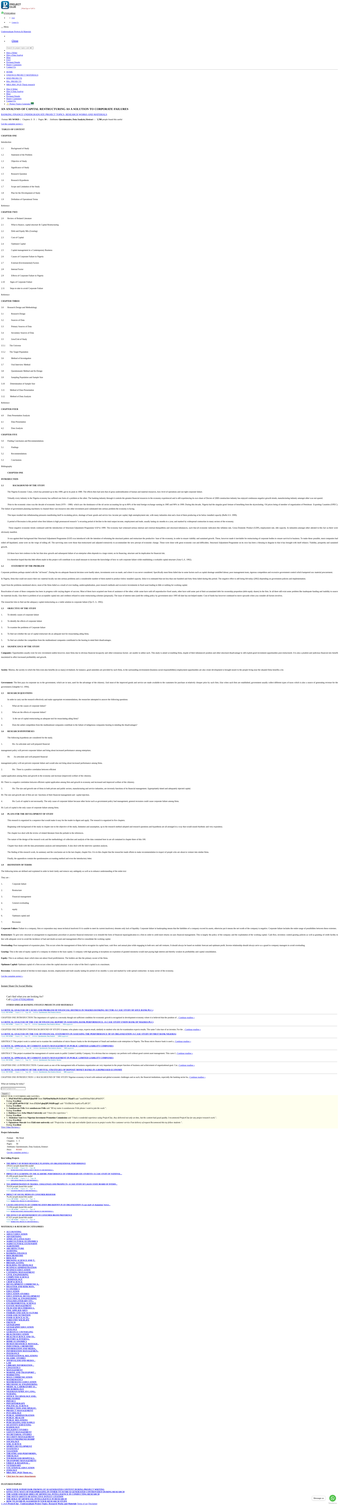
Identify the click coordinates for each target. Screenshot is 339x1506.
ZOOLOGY (11, 1470)
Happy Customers (13, 65)
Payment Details (13, 62)
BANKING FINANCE (16, 1253)
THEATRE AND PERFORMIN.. (21, 1453)
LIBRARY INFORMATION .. (20, 1365)
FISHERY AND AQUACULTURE (22, 1313)
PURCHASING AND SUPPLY (20, 1422)
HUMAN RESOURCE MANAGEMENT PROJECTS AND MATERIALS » (32, 1170)
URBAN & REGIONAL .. (18, 1463)
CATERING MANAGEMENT (20, 1272)
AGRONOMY (12, 1246)
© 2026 (39, 1504)
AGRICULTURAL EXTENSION (21, 1244)
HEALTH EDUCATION (17, 1334)
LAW (8, 1363)
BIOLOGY (11, 1258)
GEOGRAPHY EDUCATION (20, 1327)
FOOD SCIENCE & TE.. (17, 1317)
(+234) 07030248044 (22, 999)
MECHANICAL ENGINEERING (21, 1384)
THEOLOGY (12, 1456)
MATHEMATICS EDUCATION (21, 1382)
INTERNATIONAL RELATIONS (22, 1356)
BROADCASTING (15, 1263)
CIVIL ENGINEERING (17, 1275)
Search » (5, 1094)
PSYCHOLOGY (13, 1413)
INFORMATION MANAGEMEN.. (22, 1351)
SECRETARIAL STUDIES (19, 1434)
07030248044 (9, 13)
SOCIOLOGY (12, 1441)
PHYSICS (11, 1401)
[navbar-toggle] (2, 27)
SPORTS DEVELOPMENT (19, 1446)
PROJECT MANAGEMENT (19, 1410)
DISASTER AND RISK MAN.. (20, 1286)
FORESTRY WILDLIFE (17, 1320)
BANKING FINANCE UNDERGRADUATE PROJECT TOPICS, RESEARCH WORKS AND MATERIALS (54, 114)
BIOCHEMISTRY (14, 1255)
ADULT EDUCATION (17, 1234)
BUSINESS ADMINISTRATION (21, 1267)
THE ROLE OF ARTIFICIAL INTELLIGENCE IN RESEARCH (36, 1499)
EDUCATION (12, 1291)
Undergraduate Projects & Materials (16, 31)
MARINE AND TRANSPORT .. (21, 1372)
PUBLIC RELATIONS (17, 1420)
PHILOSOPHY (13, 1399)
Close (15, 40)
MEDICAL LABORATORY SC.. (21, 1387)
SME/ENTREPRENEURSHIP (20, 1439)
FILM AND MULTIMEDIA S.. (20, 1308)
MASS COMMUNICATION (19, 1377)
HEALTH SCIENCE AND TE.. (20, 1337)
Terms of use (82, 1504)
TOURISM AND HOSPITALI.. (20, 1458)
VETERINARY (13, 1465)
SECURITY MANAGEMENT (20, 1437)
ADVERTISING (13, 1236)
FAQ (13, 18)
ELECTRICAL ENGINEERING (21, 1298)
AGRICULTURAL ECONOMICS (22, 1241)
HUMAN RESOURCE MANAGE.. (22, 1344)
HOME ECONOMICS (16, 1341)
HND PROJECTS (14, 78)
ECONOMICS (13, 1289)
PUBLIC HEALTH (15, 1418)
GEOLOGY (11, 1329)
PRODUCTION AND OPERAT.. (21, 1408)
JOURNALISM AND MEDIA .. (20, 1360)
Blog (8, 57)
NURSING (11, 1394)
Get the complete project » (12, 124)
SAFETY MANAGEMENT (19, 1432)
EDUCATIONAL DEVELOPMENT (23, 1296)
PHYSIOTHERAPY (15, 1403)
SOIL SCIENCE (13, 1444)
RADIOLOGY (13, 1427)
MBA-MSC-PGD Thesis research (20, 84)
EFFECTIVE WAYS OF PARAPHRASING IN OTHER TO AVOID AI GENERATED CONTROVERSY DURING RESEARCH (65, 1492)
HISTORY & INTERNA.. (18, 1339)
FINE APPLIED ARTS (17, 1310)
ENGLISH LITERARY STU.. (20, 1301)
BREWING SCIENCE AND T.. (20, 1260)
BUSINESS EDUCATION (18, 1270)
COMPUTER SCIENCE (17, 1277)
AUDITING (11, 1251)
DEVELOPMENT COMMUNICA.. (22, 1284)
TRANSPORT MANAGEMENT (21, 1461)
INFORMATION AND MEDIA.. (21, 1348)
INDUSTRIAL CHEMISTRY (20, 1346)
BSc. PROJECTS (13, 81)
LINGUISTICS (13, 1368)
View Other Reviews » (10, 1127)
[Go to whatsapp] (332, 1498)
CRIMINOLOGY (14, 1279)
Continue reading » (187, 1017)
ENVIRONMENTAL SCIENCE (21, 1303)
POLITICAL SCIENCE (17, 1406)
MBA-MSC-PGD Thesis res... (19, 1472)
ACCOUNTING (13, 1232)
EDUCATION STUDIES (17, 1294)
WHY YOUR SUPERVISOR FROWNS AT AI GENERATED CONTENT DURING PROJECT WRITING (55, 1489)
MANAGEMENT (14, 1370)
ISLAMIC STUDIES (16, 1358)
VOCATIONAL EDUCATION (20, 1468)
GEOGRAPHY (13, 1325)
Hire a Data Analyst (14, 55)
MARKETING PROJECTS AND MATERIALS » (25, 1201)
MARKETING (13, 1375)
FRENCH (10, 1322)
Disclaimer (92, 1504)
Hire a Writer (11, 53)
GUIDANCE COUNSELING (19, 1332)
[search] (32, 47)
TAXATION (12, 1451)
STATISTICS (12, 1449)
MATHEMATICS (14, 1379)
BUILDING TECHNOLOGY (19, 1265)
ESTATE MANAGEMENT (19, 1306)
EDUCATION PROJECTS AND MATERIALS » (25, 1180)
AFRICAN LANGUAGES (18, 1239)
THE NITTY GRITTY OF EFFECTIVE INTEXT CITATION (34, 1496)
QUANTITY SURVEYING (18, 1425)
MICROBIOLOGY (15, 1389)
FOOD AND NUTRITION (18, 1315)
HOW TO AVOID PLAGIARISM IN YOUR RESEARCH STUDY (36, 1501)
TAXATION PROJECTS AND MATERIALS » (24, 1190)
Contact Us (15, 22)
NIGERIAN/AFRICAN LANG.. (21, 1391)
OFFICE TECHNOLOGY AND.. (21, 1396)
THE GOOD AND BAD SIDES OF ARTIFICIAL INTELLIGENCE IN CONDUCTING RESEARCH (52, 1494)
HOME (9, 72)
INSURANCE (12, 1353)
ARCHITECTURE (15, 1248)
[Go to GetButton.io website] (332, 1503)
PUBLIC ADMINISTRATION (20, 1415)
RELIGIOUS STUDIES (17, 1430)
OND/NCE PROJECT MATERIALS (22, 75)
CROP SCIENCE (14, 1282)
